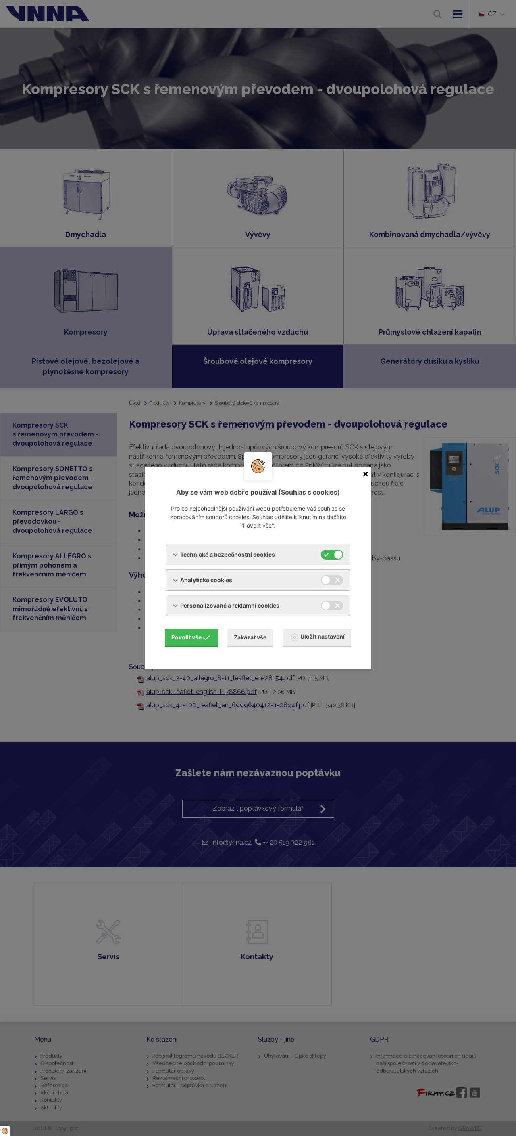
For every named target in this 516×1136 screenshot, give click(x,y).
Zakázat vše (250, 637)
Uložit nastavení (322, 636)
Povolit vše (186, 637)
